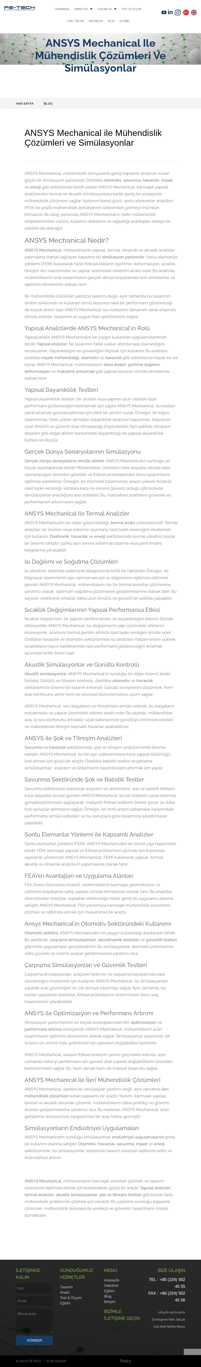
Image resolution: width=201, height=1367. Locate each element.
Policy (125, 1361)
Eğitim (65, 1303)
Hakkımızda (64, 8)
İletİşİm (106, 27)
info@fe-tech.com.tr (171, 1312)
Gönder (34, 1340)
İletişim (109, 1302)
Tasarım (66, 1287)
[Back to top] (195, 1361)
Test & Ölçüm (71, 1298)
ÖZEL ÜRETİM (102, 20)
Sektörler (133, 20)
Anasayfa (111, 1280)
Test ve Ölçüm (68, 20)
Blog (87, 27)
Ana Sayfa (25, 103)
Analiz (65, 1292)
